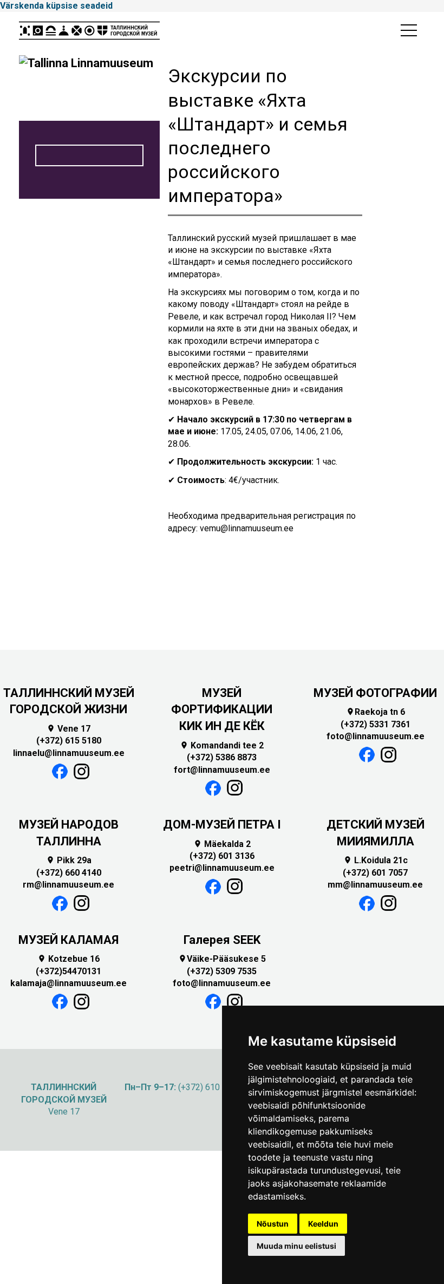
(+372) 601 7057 (375, 873)
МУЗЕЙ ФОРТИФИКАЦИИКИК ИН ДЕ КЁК (221, 709)
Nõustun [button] (273, 1223)
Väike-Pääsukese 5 (222, 959)
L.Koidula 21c (375, 860)
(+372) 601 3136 (222, 856)
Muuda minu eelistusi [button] (296, 1245)
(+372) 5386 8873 (222, 757)
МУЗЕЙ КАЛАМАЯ (68, 940)
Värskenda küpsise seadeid (56, 6)
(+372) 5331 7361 (375, 724)
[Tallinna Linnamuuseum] (89, 33)
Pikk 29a (69, 860)
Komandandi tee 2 (222, 745)
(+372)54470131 (68, 971)
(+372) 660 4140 (68, 873)
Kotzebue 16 (68, 959)
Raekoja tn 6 (375, 712)
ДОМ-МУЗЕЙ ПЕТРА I (222, 824)
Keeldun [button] (323, 1223)
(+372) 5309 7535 (222, 971)
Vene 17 (68, 729)
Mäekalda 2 (222, 844)
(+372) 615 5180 (68, 740)
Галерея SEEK (222, 940)
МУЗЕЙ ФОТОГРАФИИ (375, 693)
